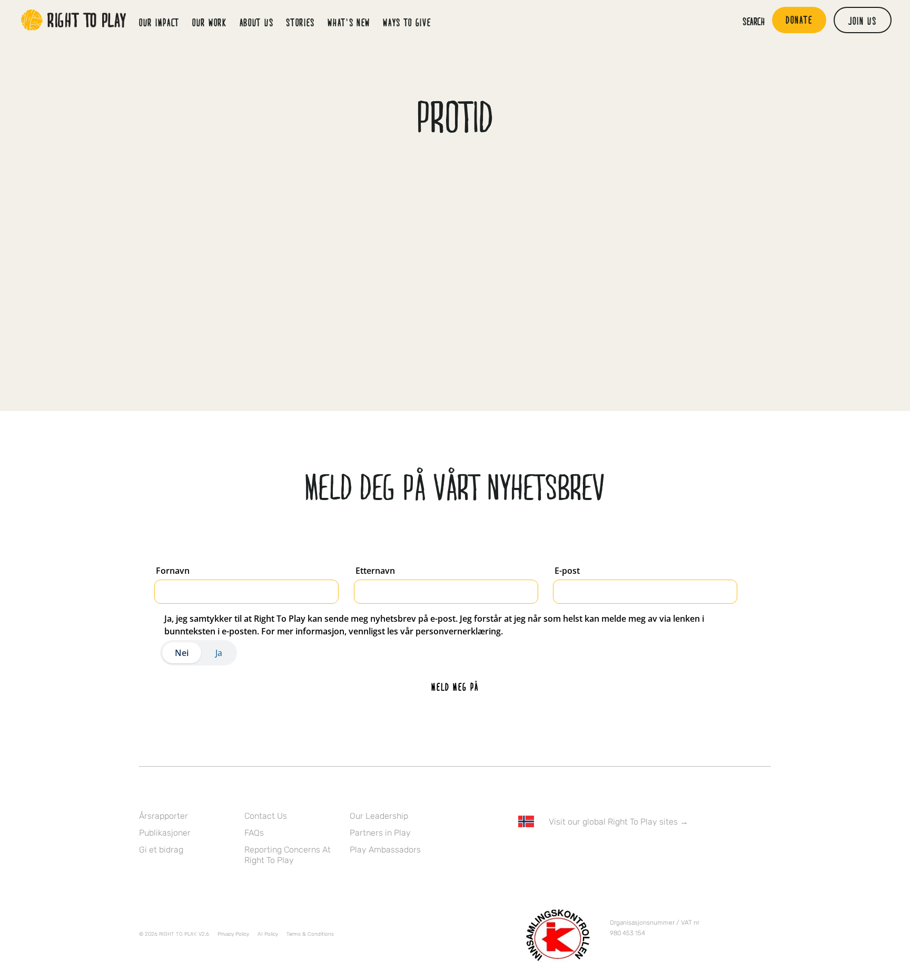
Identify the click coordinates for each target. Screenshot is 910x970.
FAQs (254, 833)
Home (73, 20)
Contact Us (265, 816)
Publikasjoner (165, 833)
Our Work (209, 22)
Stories (300, 22)
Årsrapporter (163, 816)
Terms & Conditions (310, 934)
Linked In (590, 852)
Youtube (612, 852)
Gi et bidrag (161, 850)
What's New (349, 22)
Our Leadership (379, 816)
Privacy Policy (233, 934)
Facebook (524, 852)
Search (754, 21)
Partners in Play (380, 833)
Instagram (568, 852)
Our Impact (159, 22)
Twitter (546, 852)
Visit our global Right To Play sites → (618, 822)
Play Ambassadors (385, 850)
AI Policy (268, 934)
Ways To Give (407, 22)
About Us (257, 22)
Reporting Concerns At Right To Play (287, 855)
